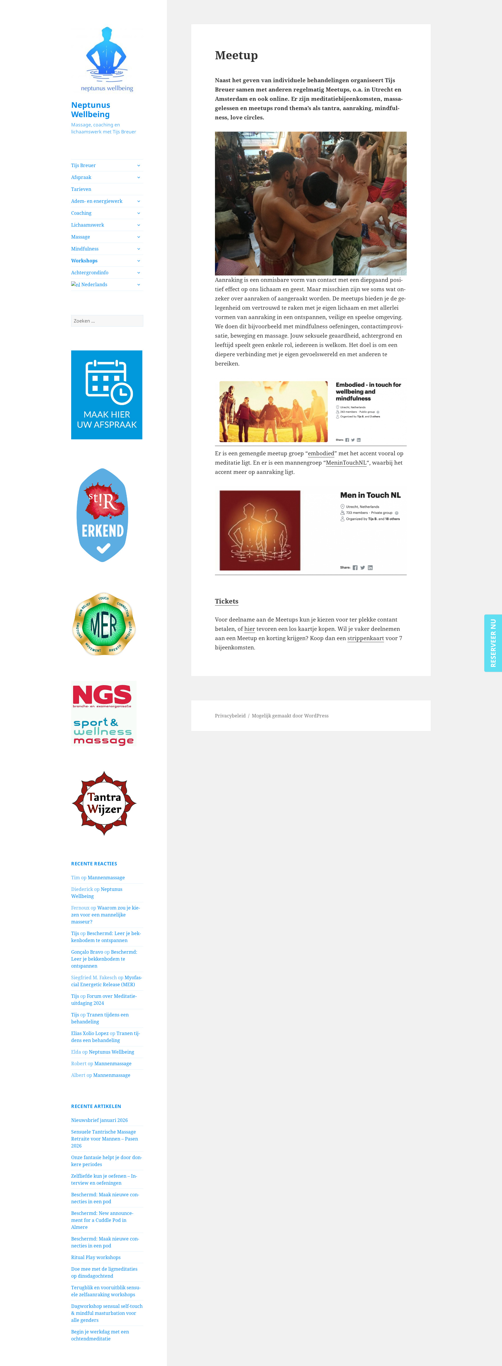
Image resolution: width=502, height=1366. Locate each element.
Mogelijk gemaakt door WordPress (290, 715)
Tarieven (81, 189)
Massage (80, 237)
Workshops (84, 260)
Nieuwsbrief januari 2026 (99, 1120)
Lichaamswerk (87, 225)
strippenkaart (365, 638)
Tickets (227, 601)
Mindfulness (84, 249)
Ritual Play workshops (96, 1257)
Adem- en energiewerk (96, 201)
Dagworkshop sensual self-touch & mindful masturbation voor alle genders (107, 1313)
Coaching (81, 213)
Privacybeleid (230, 715)
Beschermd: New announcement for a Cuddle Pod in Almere (102, 1220)
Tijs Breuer (83, 165)
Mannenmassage (106, 877)
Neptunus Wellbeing (90, 109)
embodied (321, 453)
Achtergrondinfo (89, 272)
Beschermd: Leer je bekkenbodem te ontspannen (104, 959)
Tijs (75, 933)
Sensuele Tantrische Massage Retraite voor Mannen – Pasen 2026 (104, 1139)
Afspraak (81, 177)
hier (249, 629)
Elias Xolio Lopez (90, 1033)
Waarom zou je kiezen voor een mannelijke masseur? (105, 915)
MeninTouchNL (346, 462)
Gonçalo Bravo (87, 952)
